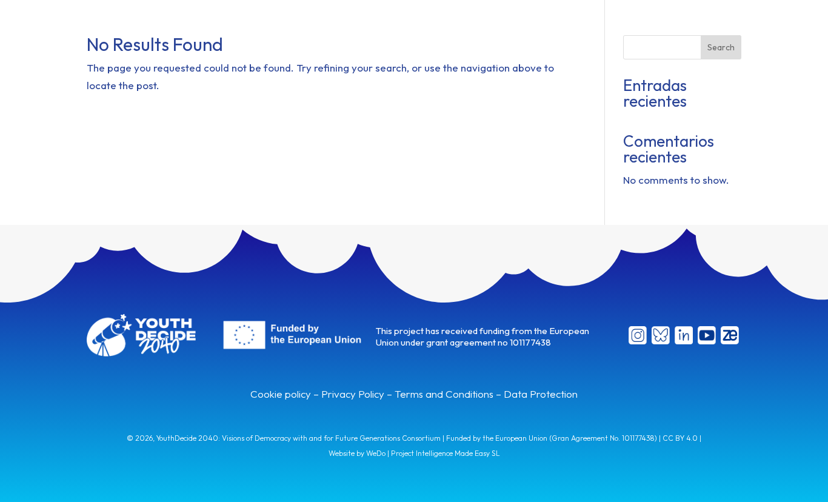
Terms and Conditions (444, 393)
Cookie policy (280, 393)
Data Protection (541, 393)
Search (721, 47)
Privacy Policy (352, 393)
